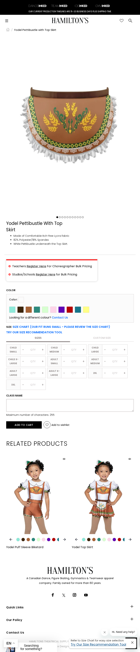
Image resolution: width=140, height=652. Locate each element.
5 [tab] (67, 217)
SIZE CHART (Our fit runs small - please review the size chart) (61, 327)
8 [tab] (75, 217)
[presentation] (10, 539)
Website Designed (60, 646)
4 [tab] (65, 217)
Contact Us (60, 318)
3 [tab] (62, 217)
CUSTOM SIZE (102, 338)
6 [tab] (70, 217)
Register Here (36, 266)
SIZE (58, 327)
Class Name (14, 395)
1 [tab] (57, 217)
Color (10, 290)
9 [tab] (78, 217)
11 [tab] (83, 217)
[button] (34, 332)
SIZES (38, 338)
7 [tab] (72, 217)
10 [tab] (80, 217)
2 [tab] (60, 217)
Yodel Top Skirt (82, 547)
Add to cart (24, 425)
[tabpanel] (70, 124)
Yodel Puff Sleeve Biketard (24, 547)
